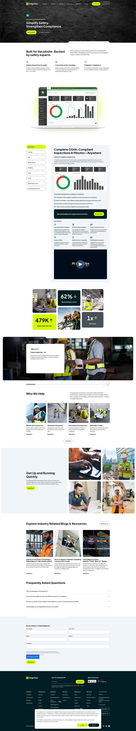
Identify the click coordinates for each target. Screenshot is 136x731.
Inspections (31, 147)
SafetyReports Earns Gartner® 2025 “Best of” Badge (95, 560)
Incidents (30, 167)
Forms (29, 173)
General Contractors (55, 425)
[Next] (108, 384)
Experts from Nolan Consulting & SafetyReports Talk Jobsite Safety (39, 560)
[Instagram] (103, 726)
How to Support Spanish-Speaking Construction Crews (68, 560)
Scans (29, 178)
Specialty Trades (96, 425)
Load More (68, 441)
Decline (94, 725)
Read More (29, 434)
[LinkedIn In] (106, 726)
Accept (82, 725)
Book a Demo (99, 214)
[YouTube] (109, 726)
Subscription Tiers (33, 183)
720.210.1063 (102, 705)
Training (30, 152)
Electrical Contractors (34, 425)
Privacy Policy (68, 685)
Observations (31, 162)
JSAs (29, 157)
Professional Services (34, 188)
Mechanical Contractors (78, 425)
